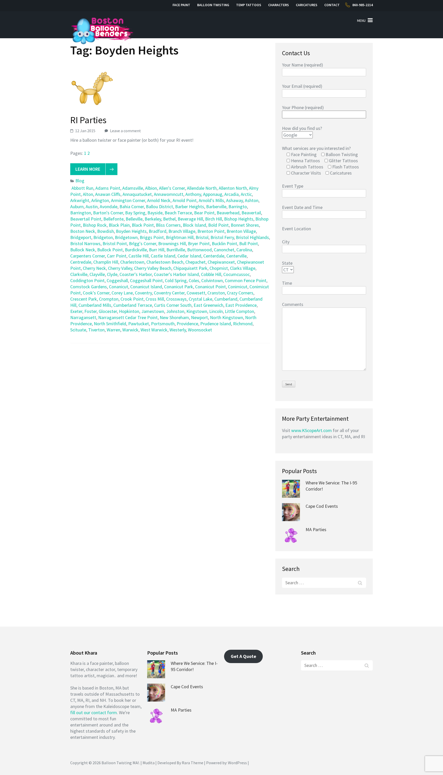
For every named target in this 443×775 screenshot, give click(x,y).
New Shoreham (174, 317)
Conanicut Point (210, 287)
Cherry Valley (120, 268)
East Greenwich (208, 305)
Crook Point (132, 299)
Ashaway (234, 200)
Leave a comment (125, 130)
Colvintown (212, 280)
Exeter (76, 311)
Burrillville (175, 250)
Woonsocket (200, 330)
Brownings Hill (172, 243)
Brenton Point (211, 231)
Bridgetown (126, 237)
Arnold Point (185, 200)
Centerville (236, 256)
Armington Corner (128, 200)
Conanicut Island (146, 287)
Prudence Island (215, 324)
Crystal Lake (200, 299)
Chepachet (195, 262)
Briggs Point (152, 237)
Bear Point (204, 213)
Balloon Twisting (213, 5)
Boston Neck (82, 231)
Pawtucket (138, 324)
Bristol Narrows (85, 243)
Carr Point (116, 256)
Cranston (216, 293)
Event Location (296, 229)
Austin (92, 206)
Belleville (134, 219)
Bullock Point (110, 250)
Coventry (143, 293)
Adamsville (132, 188)
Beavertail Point (85, 219)
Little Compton (239, 311)
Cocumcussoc (236, 274)
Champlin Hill (105, 262)
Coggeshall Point (146, 280)
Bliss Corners (168, 225)
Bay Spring (135, 213)
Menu (361, 20)
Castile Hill (138, 256)
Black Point (143, 225)
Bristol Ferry (222, 237)
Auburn (77, 206)
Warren (113, 330)
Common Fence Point (245, 280)
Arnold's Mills (211, 200)
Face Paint (181, 5)
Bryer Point (199, 243)
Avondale (108, 206)
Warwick (130, 330)
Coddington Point (87, 280)
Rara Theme (192, 762)
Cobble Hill (211, 274)
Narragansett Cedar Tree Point (128, 317)
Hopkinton (129, 311)
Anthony (193, 194)
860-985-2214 (362, 5)
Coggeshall (117, 280)
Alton (88, 194)
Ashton (251, 200)
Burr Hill (156, 250)
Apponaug (212, 194)
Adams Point (107, 188)
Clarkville (78, 274)
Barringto (237, 206)
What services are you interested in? (316, 148)
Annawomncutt (168, 194)
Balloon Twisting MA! (120, 762)
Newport (199, 317)
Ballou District (159, 206)
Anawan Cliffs (107, 194)
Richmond (243, 324)
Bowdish (105, 231)
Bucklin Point (224, 243)
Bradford (157, 231)
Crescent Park (83, 299)
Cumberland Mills (94, 305)
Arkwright (79, 200)
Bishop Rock (95, 225)
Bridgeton (103, 237)
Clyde (112, 274)
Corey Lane (122, 293)
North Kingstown (226, 317)
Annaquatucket (137, 194)
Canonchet (224, 250)
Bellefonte (113, 219)
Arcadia (231, 194)
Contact (332, 5)
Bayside (155, 213)
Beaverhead (228, 213)
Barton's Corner (108, 213)
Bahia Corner (131, 206)
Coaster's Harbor (135, 274)
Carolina (244, 250)
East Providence (241, 305)
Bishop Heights (238, 219)
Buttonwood (199, 250)
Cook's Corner (96, 293)
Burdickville (136, 250)
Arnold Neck (158, 200)
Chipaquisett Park (190, 268)
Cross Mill (155, 299)
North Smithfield (110, 324)
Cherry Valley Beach (152, 268)
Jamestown (152, 311)
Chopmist (218, 268)
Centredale (80, 262)
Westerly (177, 330)
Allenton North (233, 188)
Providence (187, 324)
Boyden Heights (131, 231)
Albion (151, 188)
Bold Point (218, 225)
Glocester (108, 311)
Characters (278, 5)
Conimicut (237, 287)
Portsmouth (163, 324)
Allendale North (202, 188)
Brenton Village (241, 231)
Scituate (78, 330)
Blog (79, 181)
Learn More (87, 169)
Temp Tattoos (248, 5)
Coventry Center (169, 293)
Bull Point (248, 243)
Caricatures (306, 5)
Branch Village (181, 231)
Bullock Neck (82, 250)
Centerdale (213, 256)
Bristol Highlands (252, 237)
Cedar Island (189, 256)
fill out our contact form (93, 712)
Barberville (216, 206)
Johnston (175, 311)
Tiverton (96, 330)
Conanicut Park (178, 287)
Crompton (108, 299)
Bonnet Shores (245, 225)
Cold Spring (176, 280)
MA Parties (316, 529)
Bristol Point (115, 243)
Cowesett (196, 293)
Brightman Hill (180, 237)
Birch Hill (213, 219)
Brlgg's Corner (142, 243)
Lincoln (216, 311)
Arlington (100, 200)
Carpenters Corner (87, 256)
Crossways (176, 299)
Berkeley (153, 219)
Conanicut (118, 287)
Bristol (202, 237)
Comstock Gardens (88, 287)
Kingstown (196, 311)
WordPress (237, 762)
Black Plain (119, 225)
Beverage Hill (190, 219)
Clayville (97, 274)
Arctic (246, 194)
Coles (194, 280)
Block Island (194, 225)
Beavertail (251, 213)
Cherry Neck (94, 268)
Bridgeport (80, 237)
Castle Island (163, 256)
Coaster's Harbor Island (176, 274)
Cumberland (225, 299)
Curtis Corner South (173, 305)
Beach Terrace (178, 213)
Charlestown (132, 262)
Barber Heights (189, 206)
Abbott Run (82, 188)
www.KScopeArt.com (311, 430)
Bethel (169, 219)
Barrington (80, 213)
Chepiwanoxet (221, 262)
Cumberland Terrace (132, 305)
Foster (90, 311)
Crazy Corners (240, 293)
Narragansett (83, 317)
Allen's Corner (172, 188)
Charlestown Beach (164, 262)
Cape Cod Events (322, 506)
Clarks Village (242, 268)
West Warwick (153, 330)
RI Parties (88, 120)
